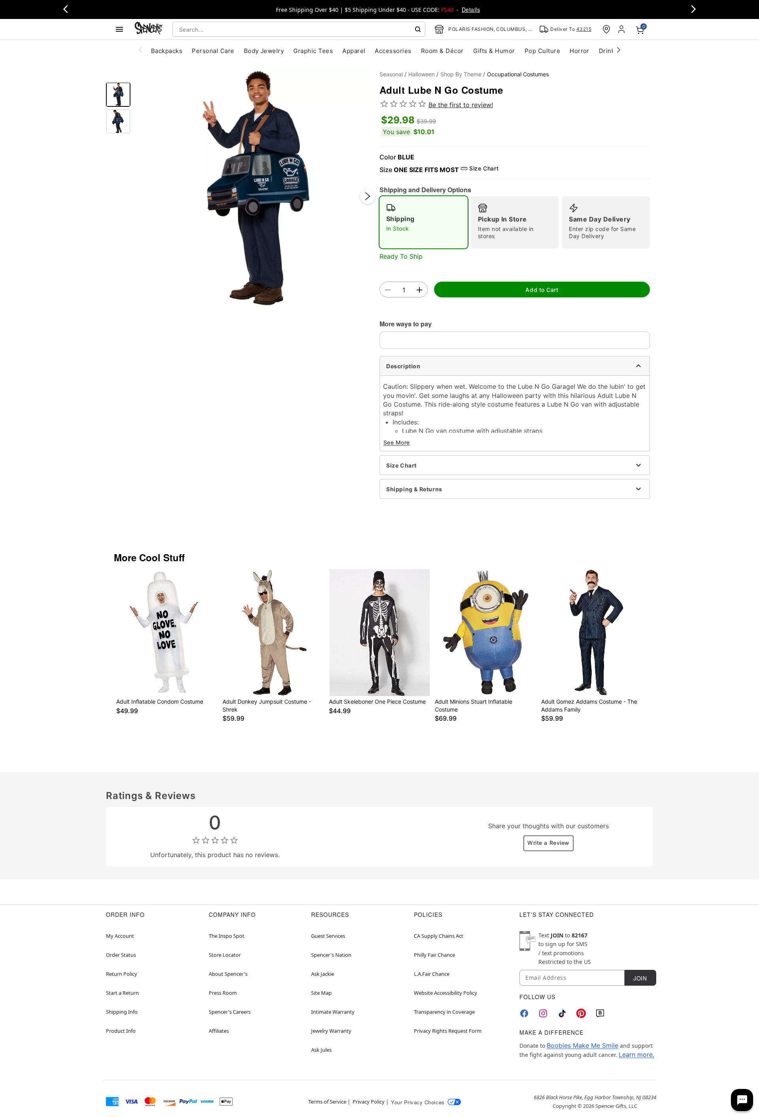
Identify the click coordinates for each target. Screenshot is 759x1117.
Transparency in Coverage (444, 1011)
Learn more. (636, 1054)
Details (471, 9)
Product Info (121, 1030)
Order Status (121, 954)
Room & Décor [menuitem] (442, 51)
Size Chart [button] (483, 168)
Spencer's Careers (230, 1011)
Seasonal (391, 74)
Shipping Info (122, 1011)
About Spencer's (228, 973)
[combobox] (299, 29)
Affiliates (219, 1030)
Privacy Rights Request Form (447, 1030)
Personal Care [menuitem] (213, 51)
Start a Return (122, 992)
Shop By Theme (460, 74)
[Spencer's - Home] (148, 29)
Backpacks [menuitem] (166, 51)
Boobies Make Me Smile (582, 1045)
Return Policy (121, 973)
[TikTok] (562, 1013)
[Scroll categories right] (619, 49)
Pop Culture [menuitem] (542, 51)
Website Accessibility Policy (445, 992)
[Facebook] (524, 1013)
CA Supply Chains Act (438, 935)
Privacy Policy (369, 1101)
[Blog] (600, 1013)
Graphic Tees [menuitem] (313, 51)
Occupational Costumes (518, 74)
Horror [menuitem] (579, 51)
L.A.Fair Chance (431, 973)
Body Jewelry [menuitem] (264, 51)
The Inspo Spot (226, 935)
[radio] (424, 222)
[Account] (622, 29)
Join (640, 978)
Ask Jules (321, 1049)
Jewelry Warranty (331, 1030)
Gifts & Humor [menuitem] (494, 51)
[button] (255, 188)
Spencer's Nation (331, 954)
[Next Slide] (368, 196)
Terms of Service (327, 1101)
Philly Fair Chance (434, 954)
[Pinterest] (581, 1013)
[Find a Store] (606, 29)
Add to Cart (541, 289)
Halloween (421, 74)
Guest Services (328, 935)
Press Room (223, 992)
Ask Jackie (322, 973)
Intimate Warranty (333, 1011)
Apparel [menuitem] (353, 51)
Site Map (321, 992)
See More (396, 442)
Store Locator (225, 954)
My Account (120, 935)
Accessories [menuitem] (393, 51)
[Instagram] (543, 1013)
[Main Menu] (119, 29)
